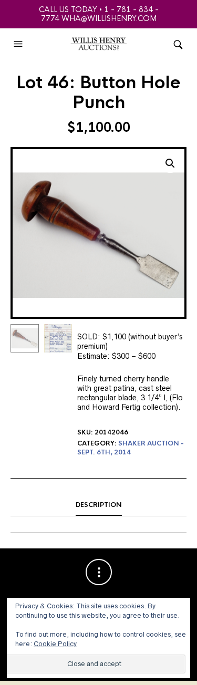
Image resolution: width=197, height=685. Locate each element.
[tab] (98, 505)
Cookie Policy (55, 644)
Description (99, 505)
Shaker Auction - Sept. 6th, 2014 (130, 447)
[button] (19, 44)
